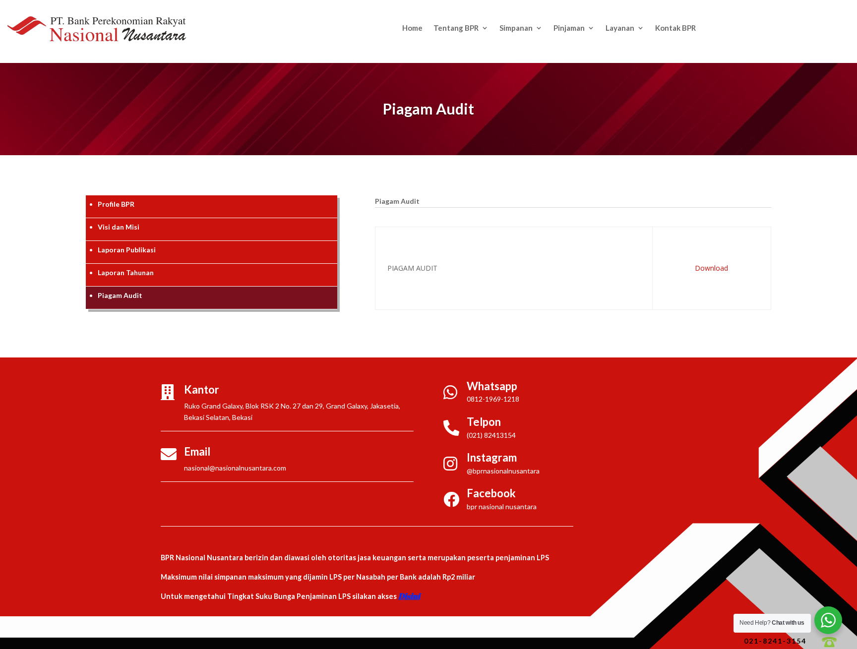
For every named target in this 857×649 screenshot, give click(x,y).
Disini (409, 595)
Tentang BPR (456, 28)
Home (412, 28)
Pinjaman (569, 28)
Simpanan (516, 28)
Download (711, 268)
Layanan (620, 28)
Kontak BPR (675, 28)
